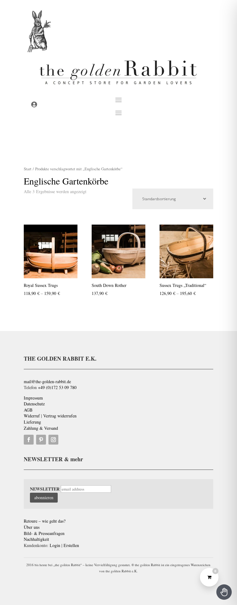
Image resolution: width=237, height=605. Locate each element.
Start (27, 169)
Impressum (33, 398)
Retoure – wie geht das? (44, 521)
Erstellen (71, 545)
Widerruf (32, 416)
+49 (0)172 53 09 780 (57, 387)
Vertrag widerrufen (60, 416)
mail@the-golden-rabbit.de (47, 381)
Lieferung (32, 422)
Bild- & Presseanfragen (44, 533)
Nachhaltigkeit (36, 539)
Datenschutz (34, 404)
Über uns (32, 527)
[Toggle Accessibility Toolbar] (224, 592)
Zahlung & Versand (41, 428)
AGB (28, 410)
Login (55, 545)
